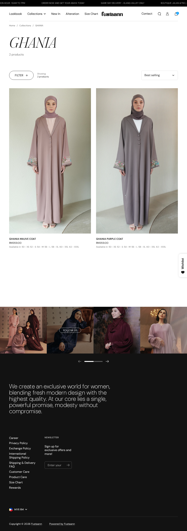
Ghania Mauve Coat (22, 238)
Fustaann (36, 524)
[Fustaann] (112, 14)
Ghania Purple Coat (109, 238)
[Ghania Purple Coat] (137, 161)
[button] (159, 14)
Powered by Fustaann (62, 524)
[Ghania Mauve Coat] (50, 161)
